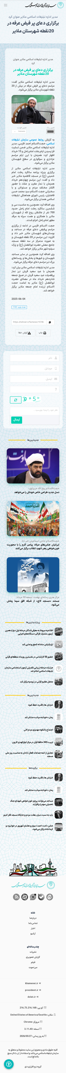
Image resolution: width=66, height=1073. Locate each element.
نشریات (33, 952)
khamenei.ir (31, 983)
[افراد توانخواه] (9, 1064)
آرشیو (33, 933)
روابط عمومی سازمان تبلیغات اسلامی (33, 142)
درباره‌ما (33, 918)
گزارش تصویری (33, 957)
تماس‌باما (33, 923)
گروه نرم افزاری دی (33, 1066)
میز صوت (33, 967)
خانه (33, 913)
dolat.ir (32, 997)
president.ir (32, 990)
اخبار (33, 928)
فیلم (33, 962)
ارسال (16, 420)
